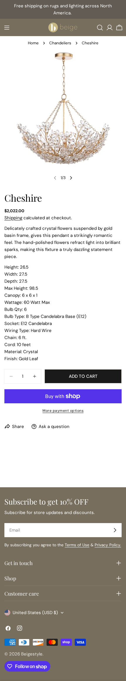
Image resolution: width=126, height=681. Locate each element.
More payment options (63, 410)
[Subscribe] (115, 530)
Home (33, 43)
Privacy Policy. (108, 544)
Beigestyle (31, 654)
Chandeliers (60, 43)
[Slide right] (71, 178)
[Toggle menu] (7, 27)
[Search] (100, 27)
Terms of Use (77, 544)
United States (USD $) (35, 613)
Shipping (13, 218)
